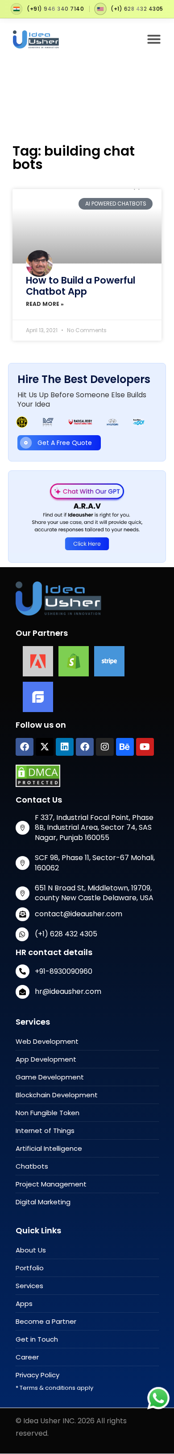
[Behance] (125, 747)
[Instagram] (105, 747)
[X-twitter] (45, 747)
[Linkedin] (65, 747)
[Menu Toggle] (154, 39)
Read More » (45, 304)
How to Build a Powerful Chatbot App (80, 286)
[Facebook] (24, 747)
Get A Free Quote (64, 442)
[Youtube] (145, 747)
